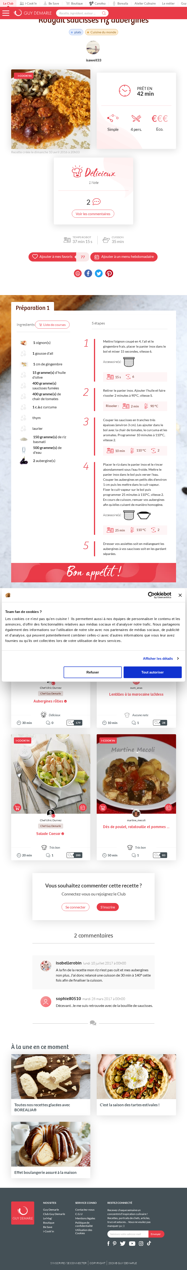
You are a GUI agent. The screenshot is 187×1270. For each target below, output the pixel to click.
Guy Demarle (51, 1209)
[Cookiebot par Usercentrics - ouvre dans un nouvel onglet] (151, 595)
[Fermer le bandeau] (180, 595)
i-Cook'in (31, 3)
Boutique (77, 3)
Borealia (122, 3)
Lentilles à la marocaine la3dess (136, 694)
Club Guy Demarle (54, 1214)
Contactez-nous (84, 1209)
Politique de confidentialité (84, 1224)
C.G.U (79, 1214)
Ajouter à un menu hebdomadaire (127, 256)
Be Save (54, 3)
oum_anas (136, 687)
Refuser (92, 672)
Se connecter (75, 907)
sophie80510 (68, 998)
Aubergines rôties (48, 701)
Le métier (168, 3)
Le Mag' (47, 1218)
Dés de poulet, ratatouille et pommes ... (136, 827)
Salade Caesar (48, 834)
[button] (5, 13)
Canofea (100, 3)
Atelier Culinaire (145, 3)
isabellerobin (69, 963)
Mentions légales (85, 1218)
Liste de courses (54, 325)
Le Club (8, 3)
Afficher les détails (158, 658)
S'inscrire (108, 907)
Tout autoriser (152, 672)
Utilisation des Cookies (83, 1231)
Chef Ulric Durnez (51, 687)
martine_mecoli (136, 820)
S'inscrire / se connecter (68, 1263)
